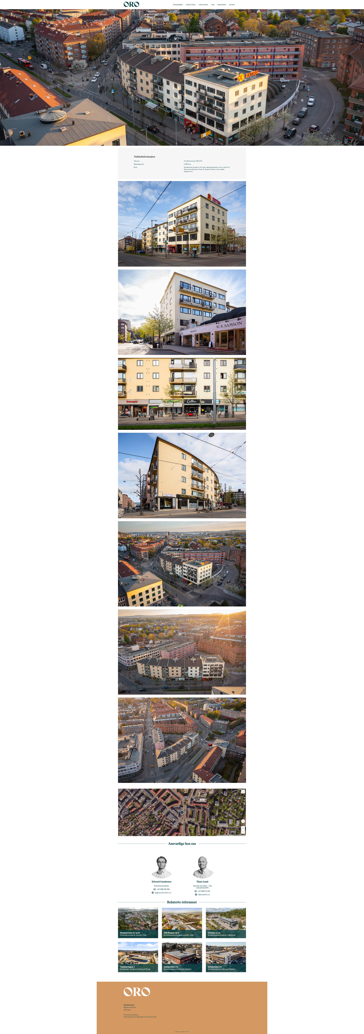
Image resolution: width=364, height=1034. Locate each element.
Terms (244, 835)
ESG (212, 4)
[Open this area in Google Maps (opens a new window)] (122, 835)
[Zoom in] (243, 828)
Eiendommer (178, 4)
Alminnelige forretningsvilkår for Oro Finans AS (140, 1017)
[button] (182, 812)
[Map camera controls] (243, 821)
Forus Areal (203, 4)
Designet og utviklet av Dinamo (182, 1031)
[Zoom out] (243, 832)
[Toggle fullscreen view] (243, 791)
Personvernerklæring (131, 1015)
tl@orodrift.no (204, 894)
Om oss (232, 4)
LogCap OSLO (190, 4)
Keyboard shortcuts (221, 835)
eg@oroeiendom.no (163, 893)
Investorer (221, 4)
